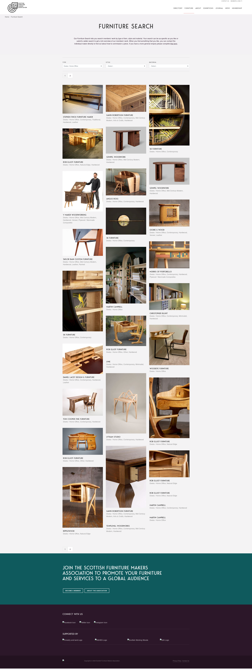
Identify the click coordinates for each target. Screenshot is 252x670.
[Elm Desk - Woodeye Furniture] (167, 345)
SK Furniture (156, 149)
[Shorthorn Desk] (80, 441)
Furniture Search (17, 17)
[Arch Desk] (124, 403)
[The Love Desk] (167, 255)
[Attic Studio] (124, 275)
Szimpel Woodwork (116, 157)
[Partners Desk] (124, 98)
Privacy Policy (177, 661)
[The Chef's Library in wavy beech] (167, 297)
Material (152, 62)
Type (64, 62)
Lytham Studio (113, 437)
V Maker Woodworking (74, 215)
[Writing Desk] (124, 477)
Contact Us (225, 1)
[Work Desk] (80, 144)
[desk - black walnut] (167, 171)
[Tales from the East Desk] (167, 213)
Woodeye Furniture (159, 368)
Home (7, 17)
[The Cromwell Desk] (80, 359)
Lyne (108, 361)
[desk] (124, 140)
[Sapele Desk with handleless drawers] (80, 242)
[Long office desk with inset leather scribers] (80, 99)
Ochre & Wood (157, 230)
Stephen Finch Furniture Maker (78, 117)
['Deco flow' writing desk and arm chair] (80, 402)
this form (173, 43)
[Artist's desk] (80, 191)
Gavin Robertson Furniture (119, 115)
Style (108, 62)
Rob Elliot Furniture (73, 162)
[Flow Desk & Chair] (124, 331)
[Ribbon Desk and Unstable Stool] (124, 182)
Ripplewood (68, 531)
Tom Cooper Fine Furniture (76, 419)
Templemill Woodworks (118, 526)
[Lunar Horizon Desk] (167, 115)
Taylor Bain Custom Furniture (78, 259)
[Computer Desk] (80, 497)
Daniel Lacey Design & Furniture (78, 377)
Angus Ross (112, 199)
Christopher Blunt (159, 313)
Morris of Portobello (161, 271)
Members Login (236, 1)
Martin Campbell (114, 307)
